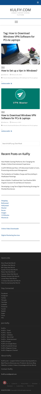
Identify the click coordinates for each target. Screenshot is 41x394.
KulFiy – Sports (6, 332)
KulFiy (3, 328)
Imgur (3, 313)
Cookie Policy (19, 386)
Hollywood (5, 205)
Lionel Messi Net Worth (9, 278)
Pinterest (4, 307)
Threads (4, 300)
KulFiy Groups (6, 341)
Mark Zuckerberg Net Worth (10, 283)
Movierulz (4, 217)
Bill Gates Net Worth (8, 267)
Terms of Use (30, 386)
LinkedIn (4, 304)
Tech (3, 67)
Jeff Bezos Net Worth (8, 265)
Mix (2, 318)
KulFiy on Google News (9, 344)
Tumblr (3, 309)
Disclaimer (35, 383)
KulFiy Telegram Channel (9, 350)
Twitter (3, 298)
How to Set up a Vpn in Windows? (19, 70)
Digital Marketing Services (10, 235)
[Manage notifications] (4, 382)
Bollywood (5, 203)
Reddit (3, 311)
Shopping (4, 201)
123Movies (5, 215)
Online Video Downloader (10, 229)
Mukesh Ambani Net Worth (10, 276)
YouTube (4, 302)
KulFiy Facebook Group (9, 346)
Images (3, 213)
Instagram (4, 295)
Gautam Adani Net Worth (9, 274)
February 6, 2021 (16, 122)
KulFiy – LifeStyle (7, 335)
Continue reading (8, 83)
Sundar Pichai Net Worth (9, 270)
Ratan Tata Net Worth (8, 272)
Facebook (4, 293)
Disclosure (10, 386)
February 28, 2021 (16, 74)
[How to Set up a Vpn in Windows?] (20, 54)
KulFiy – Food (5, 330)
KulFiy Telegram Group (8, 348)
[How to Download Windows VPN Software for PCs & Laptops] (20, 98)
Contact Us (14, 383)
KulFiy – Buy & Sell (7, 337)
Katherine (5, 74)
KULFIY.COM (20, 10)
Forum (3, 210)
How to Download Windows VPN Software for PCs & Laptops (20, 78)
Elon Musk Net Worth (8, 263)
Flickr (3, 315)
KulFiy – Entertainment (9, 339)
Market (4, 208)
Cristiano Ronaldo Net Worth (10, 281)
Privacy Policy (24, 383)
